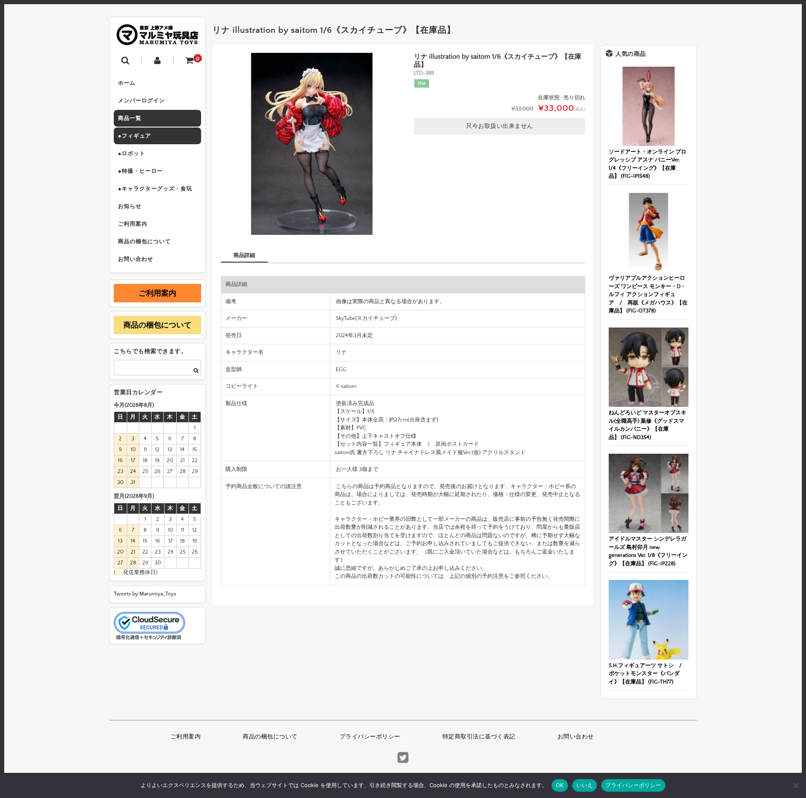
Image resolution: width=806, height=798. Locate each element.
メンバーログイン (141, 101)
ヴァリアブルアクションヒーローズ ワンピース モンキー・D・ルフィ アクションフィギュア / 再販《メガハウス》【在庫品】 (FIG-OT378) (648, 294)
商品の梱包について (144, 241)
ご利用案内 (132, 224)
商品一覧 (129, 118)
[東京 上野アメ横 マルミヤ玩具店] (157, 39)
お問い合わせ (135, 259)
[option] (312, 144)
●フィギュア (134, 136)
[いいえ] (795, 785)
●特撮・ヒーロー (140, 171)
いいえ (584, 785)
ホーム (127, 83)
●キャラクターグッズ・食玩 (155, 189)
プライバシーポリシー (370, 736)
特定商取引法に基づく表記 (479, 736)
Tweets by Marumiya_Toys (145, 594)
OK (560, 785)
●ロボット (131, 153)
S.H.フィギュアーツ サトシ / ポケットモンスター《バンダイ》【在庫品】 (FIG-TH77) (648, 674)
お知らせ (129, 206)
